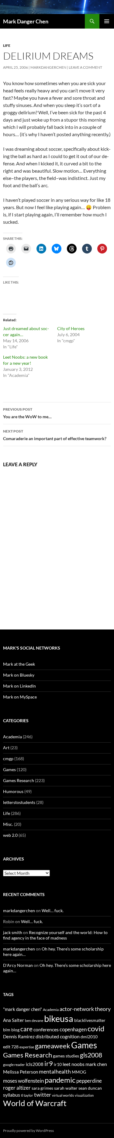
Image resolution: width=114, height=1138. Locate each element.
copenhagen (73, 1029)
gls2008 (91, 1055)
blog (15, 1029)
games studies (66, 1055)
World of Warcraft (35, 1103)
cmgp (8, 758)
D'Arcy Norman (18, 965)
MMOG (79, 1071)
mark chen (96, 1064)
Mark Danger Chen (25, 21)
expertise (26, 1047)
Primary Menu (106, 21)
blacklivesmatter (89, 1020)
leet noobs (74, 1064)
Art (6, 747)
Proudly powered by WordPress (28, 1130)
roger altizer (17, 1088)
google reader (14, 1064)
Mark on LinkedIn (19, 685)
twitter (42, 1094)
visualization (84, 1095)
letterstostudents (19, 802)
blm (6, 1029)
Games (9, 769)
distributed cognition (58, 1036)
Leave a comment (85, 67)
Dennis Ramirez (19, 1036)
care (26, 1029)
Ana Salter (13, 1020)
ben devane (34, 1020)
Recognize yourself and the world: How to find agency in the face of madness (55, 935)
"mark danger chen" (22, 1009)
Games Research (18, 780)
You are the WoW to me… (27, 413)
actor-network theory (85, 1008)
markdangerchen (48, 67)
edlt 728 (11, 1046)
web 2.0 (10, 835)
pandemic (60, 1079)
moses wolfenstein (23, 1081)
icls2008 (34, 1064)
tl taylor (27, 1095)
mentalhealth (55, 1071)
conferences (46, 1029)
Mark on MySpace (20, 696)
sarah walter (66, 1088)
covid (96, 1028)
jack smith (12, 932)
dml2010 (89, 1036)
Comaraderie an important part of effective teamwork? (54, 435)
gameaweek (52, 1046)
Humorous (13, 791)
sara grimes (42, 1088)
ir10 (58, 1064)
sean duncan (90, 1088)
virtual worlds (63, 1095)
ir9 (48, 1063)
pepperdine (89, 1081)
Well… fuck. (53, 910)
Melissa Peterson (20, 1071)
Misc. (8, 824)
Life (6, 45)
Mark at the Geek (19, 664)
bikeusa (58, 1018)
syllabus (11, 1095)
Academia (12, 736)
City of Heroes (71, 328)
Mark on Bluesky (18, 675)
